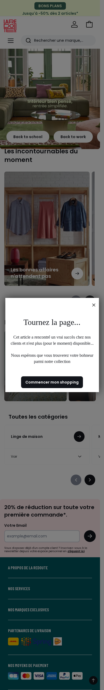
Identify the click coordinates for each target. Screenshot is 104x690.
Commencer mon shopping (52, 382)
